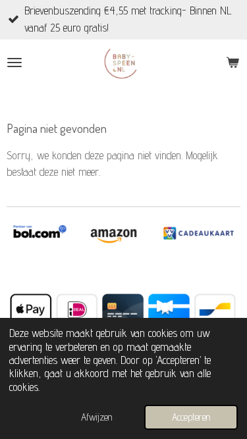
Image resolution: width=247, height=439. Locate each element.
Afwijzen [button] (96, 417)
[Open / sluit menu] (14, 62)
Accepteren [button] (191, 417)
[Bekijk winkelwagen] (232, 62)
